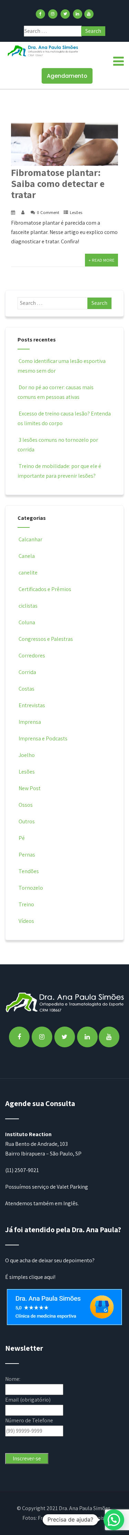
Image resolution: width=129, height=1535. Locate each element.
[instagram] (52, 14)
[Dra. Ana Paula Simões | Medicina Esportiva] (43, 50)
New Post (30, 788)
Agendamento (67, 76)
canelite (28, 572)
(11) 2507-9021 (22, 1170)
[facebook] (40, 14)
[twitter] (65, 14)
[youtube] (89, 14)
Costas (26, 688)
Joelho (27, 755)
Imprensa (30, 722)
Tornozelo (31, 887)
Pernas (27, 854)
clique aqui (41, 1277)
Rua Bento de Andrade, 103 (36, 1144)
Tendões (29, 871)
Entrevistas (32, 705)
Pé (22, 838)
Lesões (76, 212)
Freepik (46, 1518)
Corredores (32, 655)
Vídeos (26, 921)
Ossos (26, 804)
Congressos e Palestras (46, 639)
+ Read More (101, 260)
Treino (26, 904)
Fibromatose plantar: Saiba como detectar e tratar (58, 183)
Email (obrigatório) (28, 1399)
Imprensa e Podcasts (43, 738)
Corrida (27, 672)
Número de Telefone (29, 1420)
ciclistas (28, 605)
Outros (27, 821)
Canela (27, 556)
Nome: (12, 1379)
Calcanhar (30, 539)
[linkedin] (77, 14)
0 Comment (48, 212)
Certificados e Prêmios (45, 589)
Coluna (27, 622)
